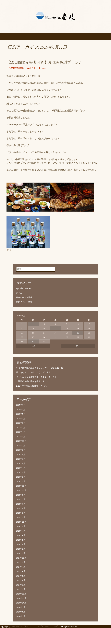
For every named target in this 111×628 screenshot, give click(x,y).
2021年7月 (20, 445)
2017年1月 (20, 589)
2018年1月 (20, 553)
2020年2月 (20, 477)
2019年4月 (20, 508)
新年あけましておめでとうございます (33, 372)
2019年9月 (20, 495)
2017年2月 (20, 584)
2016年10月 (21, 602)
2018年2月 (20, 549)
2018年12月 (21, 522)
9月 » (78, 346)
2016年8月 (20, 611)
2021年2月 (20, 450)
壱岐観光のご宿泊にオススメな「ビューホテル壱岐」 (36, 626)
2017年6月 (20, 571)
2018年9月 (20, 526)
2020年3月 (20, 472)
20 (78, 332)
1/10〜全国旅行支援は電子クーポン (32, 386)
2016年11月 (21, 598)
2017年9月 (20, 562)
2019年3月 (20, 513)
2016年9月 (20, 607)
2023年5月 (20, 414)
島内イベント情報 (24, 297)
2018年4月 (20, 544)
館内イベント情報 (24, 302)
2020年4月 (20, 468)
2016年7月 (20, 616)
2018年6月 (20, 535)
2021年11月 (21, 441)
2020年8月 (20, 454)
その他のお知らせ (24, 288)
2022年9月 (20, 423)
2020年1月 (20, 481)
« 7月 (33, 346)
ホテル (32, 68)
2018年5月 (20, 540)
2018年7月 (20, 531)
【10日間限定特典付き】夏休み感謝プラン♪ (44, 62)
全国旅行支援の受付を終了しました (32, 381)
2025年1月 (20, 405)
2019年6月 (20, 504)
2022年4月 (20, 432)
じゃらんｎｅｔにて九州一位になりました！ (36, 377)
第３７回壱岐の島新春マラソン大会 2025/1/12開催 (39, 368)
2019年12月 (21, 486)
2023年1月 (20, 418)
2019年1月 (20, 517)
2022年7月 (20, 427)
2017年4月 (20, 580)
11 (55, 328)
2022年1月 (20, 436)
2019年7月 (20, 499)
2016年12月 (21, 593)
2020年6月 (20, 459)
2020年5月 (20, 463)
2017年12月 (21, 558)
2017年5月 (20, 575)
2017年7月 (20, 567)
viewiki (44, 68)
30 (33, 341)
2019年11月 (21, 490)
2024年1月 (20, 409)
